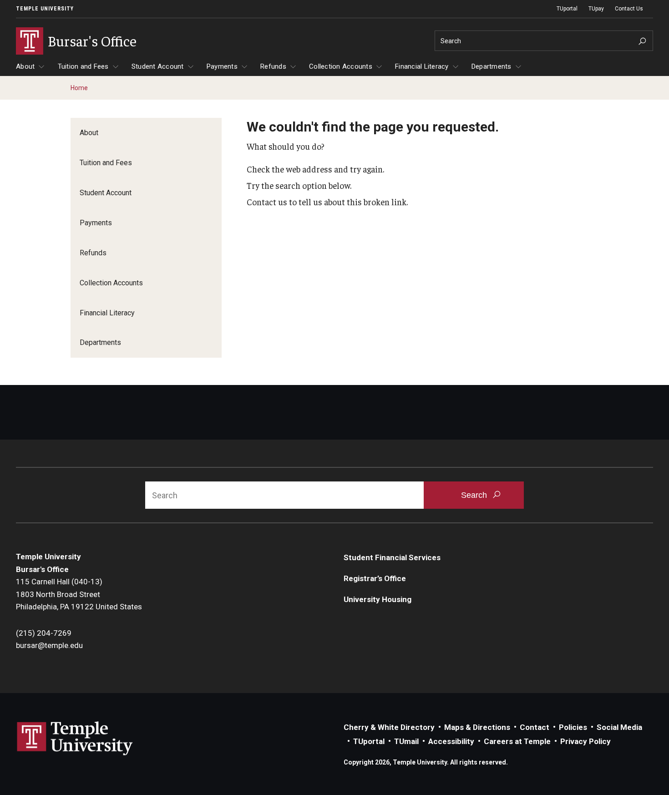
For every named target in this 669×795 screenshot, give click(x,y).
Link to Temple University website (75, 738)
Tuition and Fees (83, 66)
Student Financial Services (392, 557)
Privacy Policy (585, 741)
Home (79, 87)
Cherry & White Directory (389, 727)
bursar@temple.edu (49, 645)
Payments (222, 66)
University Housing (377, 599)
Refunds (273, 66)
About (25, 66)
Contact (534, 727)
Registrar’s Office (375, 578)
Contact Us (629, 8)
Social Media (619, 727)
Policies (573, 727)
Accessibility (451, 741)
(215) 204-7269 (43, 633)
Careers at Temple (517, 741)
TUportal (567, 8)
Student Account (158, 66)
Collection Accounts (340, 66)
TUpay (596, 8)
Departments (491, 66)
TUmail (406, 741)
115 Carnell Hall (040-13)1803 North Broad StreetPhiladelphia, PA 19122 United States (79, 594)
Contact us (267, 201)
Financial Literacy (422, 66)
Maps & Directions (477, 727)
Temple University (45, 8)
